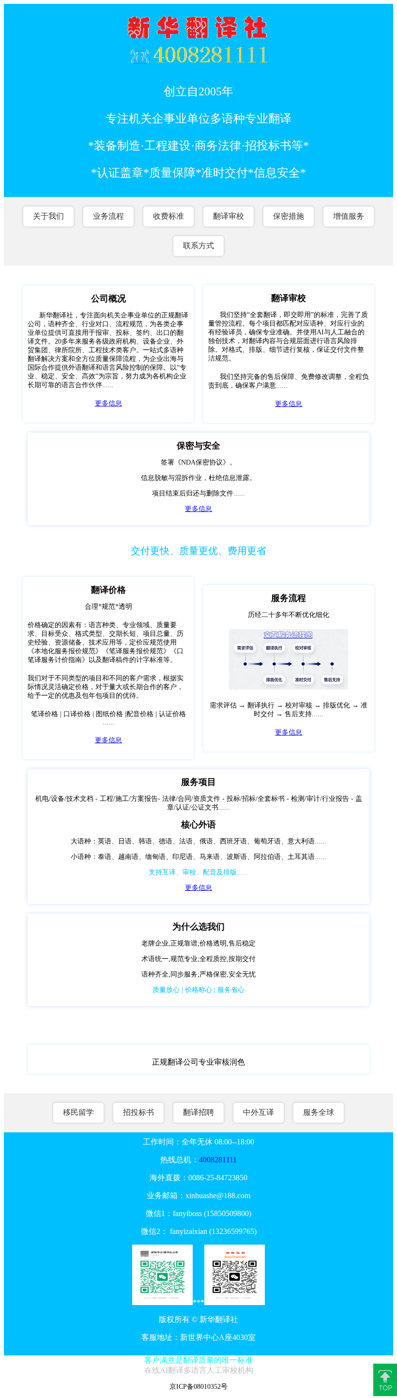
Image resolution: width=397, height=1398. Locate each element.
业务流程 (108, 216)
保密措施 (288, 216)
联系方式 (198, 245)
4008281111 (218, 1160)
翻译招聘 (198, 1112)
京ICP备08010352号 (198, 1386)
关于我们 (48, 216)
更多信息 (108, 403)
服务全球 (318, 1112)
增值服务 (348, 216)
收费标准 (168, 216)
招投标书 (138, 1112)
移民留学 (78, 1112)
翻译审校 (228, 216)
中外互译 (258, 1112)
